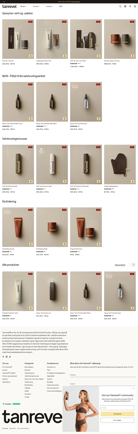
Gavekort (28, 394)
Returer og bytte (53, 388)
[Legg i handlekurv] (30, 56)
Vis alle (27, 397)
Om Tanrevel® (7, 367)
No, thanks (117, 420)
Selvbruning (29, 382)
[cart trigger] (135, 6)
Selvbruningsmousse (32, 376)
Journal (4, 370)
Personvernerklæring (54, 391)
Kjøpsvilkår (50, 376)
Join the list (117, 414)
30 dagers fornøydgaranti (56, 373)
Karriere (5, 379)
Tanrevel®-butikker (8, 373)
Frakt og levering (53, 385)
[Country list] (125, 6)
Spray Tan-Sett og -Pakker (34, 379)
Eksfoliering (29, 385)
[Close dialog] (133, 388)
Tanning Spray (29, 373)
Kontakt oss (51, 367)
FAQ (48, 370)
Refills (27, 391)
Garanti (49, 379)
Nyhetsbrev (6, 382)
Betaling (50, 382)
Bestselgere (29, 367)
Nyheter (27, 370)
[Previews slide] (128, 264)
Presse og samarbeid (9, 376)
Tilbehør (27, 388)
